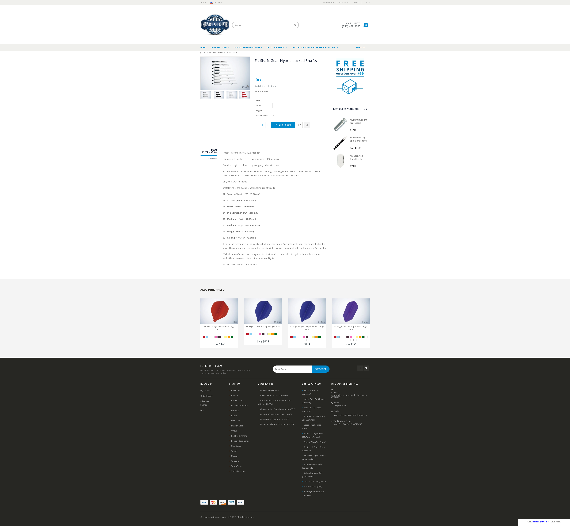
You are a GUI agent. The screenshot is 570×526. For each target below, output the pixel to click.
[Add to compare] (307, 125)
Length (258, 110)
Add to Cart (285, 125)
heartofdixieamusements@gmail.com (350, 415)
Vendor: (258, 91)
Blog (356, 2)
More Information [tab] (209, 151)
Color (257, 100)
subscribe (320, 369)
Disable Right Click (539, 521)
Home (201, 53)
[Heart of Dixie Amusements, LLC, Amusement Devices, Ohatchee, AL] (342, 434)
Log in (367, 2)
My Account (328, 2)
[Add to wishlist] (299, 125)
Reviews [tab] (212, 158)
